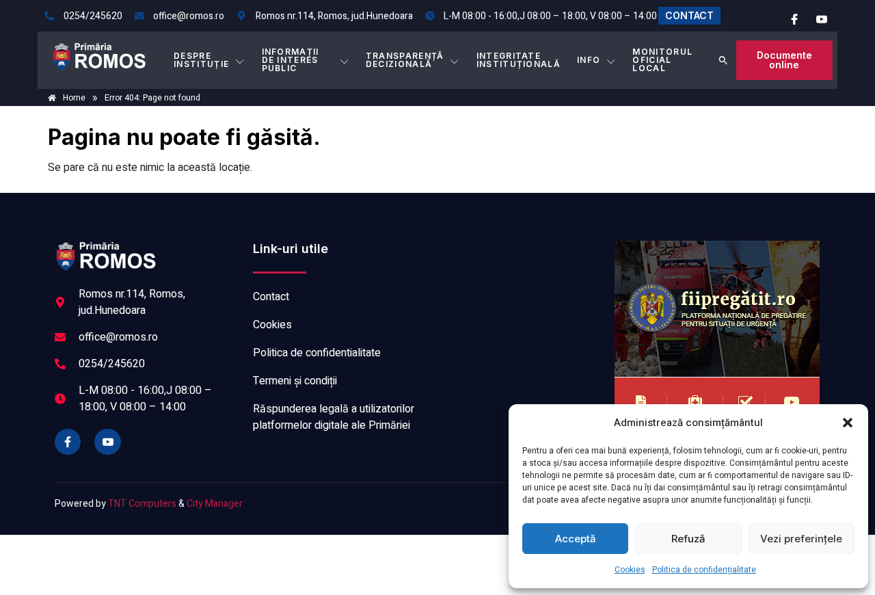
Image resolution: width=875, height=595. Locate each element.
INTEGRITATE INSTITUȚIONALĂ (518, 60)
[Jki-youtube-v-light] (107, 442)
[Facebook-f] (68, 442)
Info (588, 60)
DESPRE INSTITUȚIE (201, 60)
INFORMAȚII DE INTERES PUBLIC (290, 60)
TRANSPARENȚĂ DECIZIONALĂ (405, 60)
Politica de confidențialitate (704, 570)
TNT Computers (142, 504)
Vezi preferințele (801, 538)
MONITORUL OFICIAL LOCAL (662, 60)
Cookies (630, 570)
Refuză (688, 538)
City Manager (215, 504)
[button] (847, 422)
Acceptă (575, 538)
